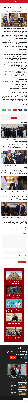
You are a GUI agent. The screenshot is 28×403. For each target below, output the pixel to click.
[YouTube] (14, 357)
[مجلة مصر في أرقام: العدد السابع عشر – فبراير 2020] (22, 392)
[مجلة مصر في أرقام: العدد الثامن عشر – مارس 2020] (22, 385)
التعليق (24, 233)
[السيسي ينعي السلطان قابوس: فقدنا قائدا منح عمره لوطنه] (14, 157)
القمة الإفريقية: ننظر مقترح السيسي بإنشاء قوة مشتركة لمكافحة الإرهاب (16, 140)
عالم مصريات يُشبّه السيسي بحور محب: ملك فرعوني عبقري (14, 192)
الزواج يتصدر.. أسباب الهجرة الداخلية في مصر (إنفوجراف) (13, 310)
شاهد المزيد (14, 118)
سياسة (26, 5)
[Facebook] (25, 357)
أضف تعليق (19, 11)
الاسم (24, 249)
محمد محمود (14, 11)
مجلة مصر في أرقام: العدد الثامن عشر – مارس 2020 (12, 384)
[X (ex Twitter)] (21, 357)
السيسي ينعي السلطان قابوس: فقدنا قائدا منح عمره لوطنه (15, 166)
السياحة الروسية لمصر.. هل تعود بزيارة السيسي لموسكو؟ (16, 104)
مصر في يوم (9, 398)
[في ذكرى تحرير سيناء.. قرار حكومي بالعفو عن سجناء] (14, 331)
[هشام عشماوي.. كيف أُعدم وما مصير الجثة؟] (14, 289)
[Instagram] (18, 357)
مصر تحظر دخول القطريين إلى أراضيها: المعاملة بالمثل (13, 324)
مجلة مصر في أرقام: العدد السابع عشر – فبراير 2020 (12, 391)
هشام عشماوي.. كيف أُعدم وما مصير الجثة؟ (13, 296)
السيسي (25, 106)
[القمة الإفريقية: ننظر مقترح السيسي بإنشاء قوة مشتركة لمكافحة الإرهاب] (14, 131)
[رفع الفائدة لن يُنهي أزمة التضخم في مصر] (14, 275)
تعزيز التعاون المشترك (17, 36)
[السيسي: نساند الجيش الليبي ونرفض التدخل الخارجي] (14, 209)
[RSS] (11, 357)
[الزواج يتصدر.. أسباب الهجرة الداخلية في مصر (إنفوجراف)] (14, 303)
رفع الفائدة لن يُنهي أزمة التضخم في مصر (14, 282)
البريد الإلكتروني (22, 255)
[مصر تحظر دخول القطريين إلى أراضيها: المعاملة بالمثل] (14, 317)
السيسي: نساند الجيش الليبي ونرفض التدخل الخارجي (14, 217)
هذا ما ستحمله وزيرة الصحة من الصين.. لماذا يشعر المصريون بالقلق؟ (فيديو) (17, 376)
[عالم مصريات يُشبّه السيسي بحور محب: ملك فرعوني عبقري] (14, 183)
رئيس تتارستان (20, 106)
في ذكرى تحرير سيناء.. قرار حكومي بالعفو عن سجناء (13, 337)
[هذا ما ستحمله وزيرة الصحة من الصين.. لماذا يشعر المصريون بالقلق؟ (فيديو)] (17, 369)
